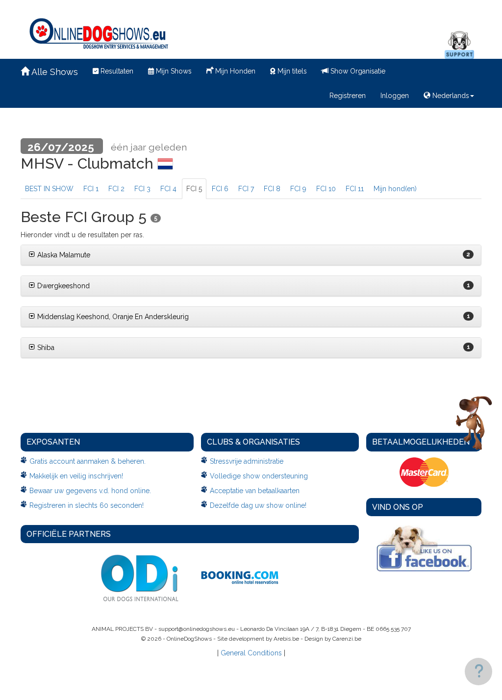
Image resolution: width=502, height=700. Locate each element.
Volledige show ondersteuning (259, 476)
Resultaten (116, 71)
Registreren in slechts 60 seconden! (86, 505)
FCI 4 (168, 189)
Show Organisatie (356, 71)
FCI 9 (298, 189)
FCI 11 (355, 189)
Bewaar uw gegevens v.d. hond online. (90, 491)
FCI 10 (326, 189)
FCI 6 (220, 189)
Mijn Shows (173, 71)
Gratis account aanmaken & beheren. (87, 461)
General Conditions (251, 653)
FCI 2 (116, 189)
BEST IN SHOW (49, 189)
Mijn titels (291, 71)
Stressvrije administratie (246, 461)
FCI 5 (194, 189)
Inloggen (394, 96)
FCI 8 (272, 189)
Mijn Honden (234, 71)
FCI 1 (91, 189)
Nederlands (449, 96)
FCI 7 (246, 189)
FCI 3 (142, 189)
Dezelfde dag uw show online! (258, 505)
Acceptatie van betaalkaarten (255, 491)
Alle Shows (53, 72)
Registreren (347, 96)
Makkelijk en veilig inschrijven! (76, 476)
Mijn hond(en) (395, 189)
